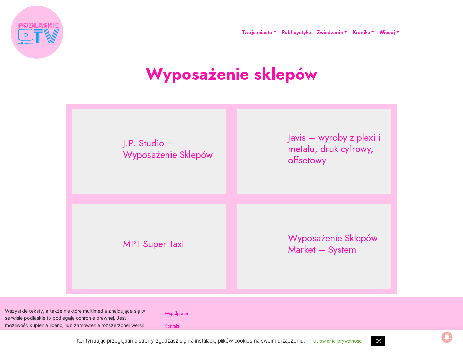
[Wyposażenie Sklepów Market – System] (314, 246)
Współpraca (176, 313)
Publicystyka (296, 32)
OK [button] (378, 341)
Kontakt (172, 326)
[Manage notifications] (447, 337)
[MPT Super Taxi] (149, 246)
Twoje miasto (257, 32)
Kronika (361, 32)
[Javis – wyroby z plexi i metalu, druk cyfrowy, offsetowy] (314, 151)
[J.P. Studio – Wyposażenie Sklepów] (149, 151)
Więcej (387, 32)
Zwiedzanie (330, 32)
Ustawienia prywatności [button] (338, 341)
